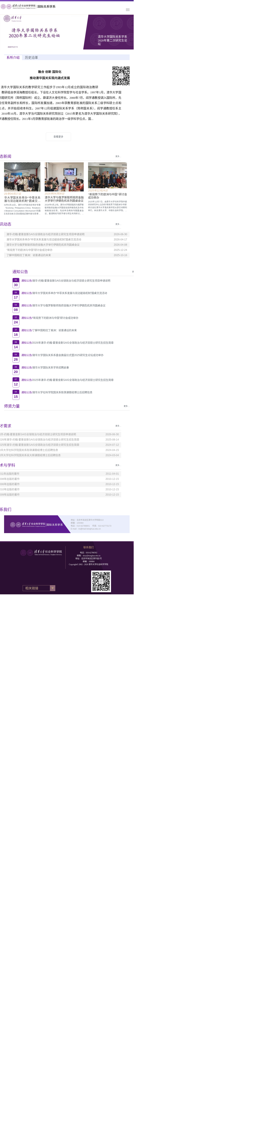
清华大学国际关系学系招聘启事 (37, 367)
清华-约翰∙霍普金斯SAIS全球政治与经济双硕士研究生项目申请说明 (57, 280)
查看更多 (67, 136)
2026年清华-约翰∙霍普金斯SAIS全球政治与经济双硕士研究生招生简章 (59, 342)
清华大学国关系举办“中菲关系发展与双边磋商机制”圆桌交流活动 (56, 293)
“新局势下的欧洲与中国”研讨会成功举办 (41, 318)
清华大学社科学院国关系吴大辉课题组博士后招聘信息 (38, 455)
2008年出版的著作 (17, 479)
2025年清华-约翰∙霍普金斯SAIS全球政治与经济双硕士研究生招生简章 (59, 380)
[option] (57, 32)
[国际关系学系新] (32, 6)
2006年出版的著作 (17, 484)
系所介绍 (13, 57)
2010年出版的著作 (17, 489)
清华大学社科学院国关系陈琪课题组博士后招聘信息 (48, 392)
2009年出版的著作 (17, 494)
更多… (127, 272)
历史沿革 (31, 57)
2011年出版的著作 (17, 473)
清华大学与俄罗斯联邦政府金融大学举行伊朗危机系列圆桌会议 (55, 305)
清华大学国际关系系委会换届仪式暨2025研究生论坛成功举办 (54, 355)
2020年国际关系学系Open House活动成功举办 (112, 40)
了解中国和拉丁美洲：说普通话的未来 (40, 330)
